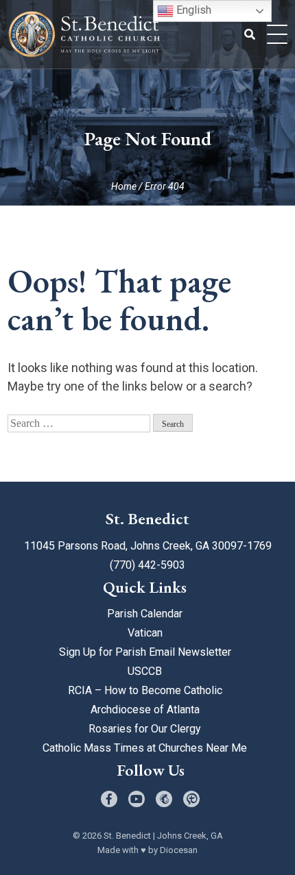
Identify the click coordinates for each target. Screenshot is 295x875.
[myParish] (191, 799)
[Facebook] (109, 799)
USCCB (145, 671)
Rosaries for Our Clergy (144, 728)
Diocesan (179, 850)
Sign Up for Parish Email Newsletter (145, 651)
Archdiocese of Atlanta (145, 709)
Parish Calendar (144, 613)
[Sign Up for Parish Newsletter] (164, 799)
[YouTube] (136, 799)
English (192, 9)
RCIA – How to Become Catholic (145, 690)
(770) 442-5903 (147, 564)
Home (124, 186)
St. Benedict (127, 835)
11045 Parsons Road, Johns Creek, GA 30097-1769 (148, 545)
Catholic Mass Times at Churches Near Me (145, 747)
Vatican (145, 632)
